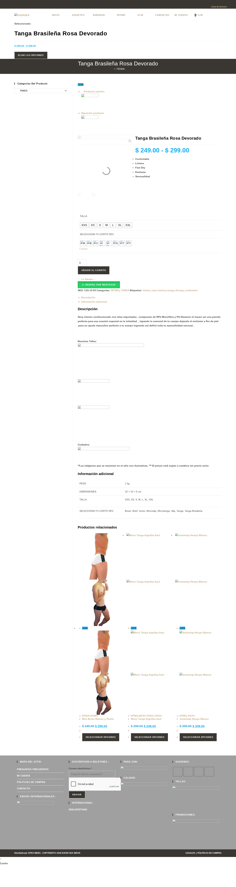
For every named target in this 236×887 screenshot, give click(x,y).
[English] (212, 2)
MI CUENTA (23, 775)
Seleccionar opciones (101, 737)
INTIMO (115, 290)
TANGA (125, 290)
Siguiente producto (92, 113)
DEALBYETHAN (78, 809)
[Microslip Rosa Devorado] (151, 124)
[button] (86, 279)
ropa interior (159, 290)
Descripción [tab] (88, 297)
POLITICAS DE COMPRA (31, 782)
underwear (191, 290)
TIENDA (120, 69)
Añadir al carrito (93, 270)
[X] (177, 771)
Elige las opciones (31, 55)
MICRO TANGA (146, 716)
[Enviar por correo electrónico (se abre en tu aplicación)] (17, 5)
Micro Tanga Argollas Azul (146, 719)
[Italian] (219, 2)
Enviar (77, 794)
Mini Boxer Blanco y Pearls (98, 719)
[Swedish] (233, 2)
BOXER (85, 716)
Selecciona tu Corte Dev (97, 234)
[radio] (84, 225)
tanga (170, 290)
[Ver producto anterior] (82, 91)
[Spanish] (229, 2)
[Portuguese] (226, 2)
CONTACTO (23, 788)
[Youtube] (209, 771)
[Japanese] (222, 2)
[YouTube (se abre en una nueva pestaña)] (13, 5)
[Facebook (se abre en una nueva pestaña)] (5, 5)
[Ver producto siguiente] (106, 113)
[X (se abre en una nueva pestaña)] (1, 5)
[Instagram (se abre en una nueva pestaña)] (9, 5)
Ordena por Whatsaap (100, 285)
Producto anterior (94, 91)
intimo (146, 290)
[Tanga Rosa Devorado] (151, 102)
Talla (83, 216)
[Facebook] (188, 771)
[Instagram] (199, 771)
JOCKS (191, 716)
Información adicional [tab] (94, 301)
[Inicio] (112, 69)
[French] (216, 2)
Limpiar (83, 248)
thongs (179, 290)
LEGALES (190, 853)
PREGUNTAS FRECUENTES (33, 769)
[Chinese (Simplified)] (209, 2)
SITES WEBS (34, 853)
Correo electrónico (80, 768)
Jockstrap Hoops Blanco (194, 719)
